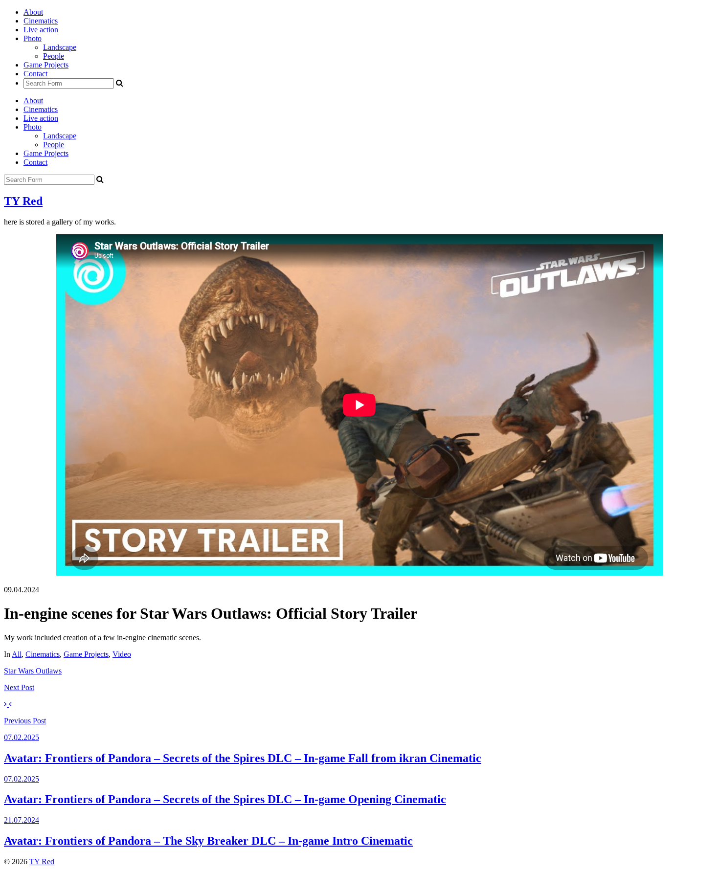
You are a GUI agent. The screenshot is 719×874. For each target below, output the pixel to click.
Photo (32, 38)
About (33, 12)
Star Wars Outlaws (33, 671)
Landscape (59, 47)
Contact (35, 73)
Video (121, 654)
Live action (40, 29)
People (53, 56)
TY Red (23, 201)
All (17, 654)
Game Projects (45, 65)
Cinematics (40, 21)
